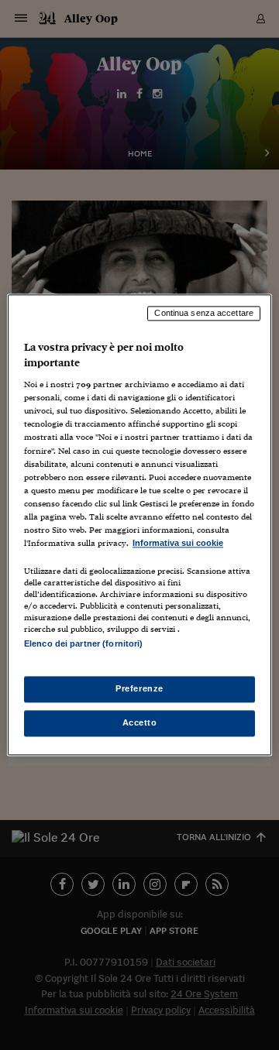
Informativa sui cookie (178, 542)
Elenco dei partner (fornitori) (83, 643)
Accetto (139, 723)
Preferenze (139, 689)
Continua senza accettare (203, 312)
